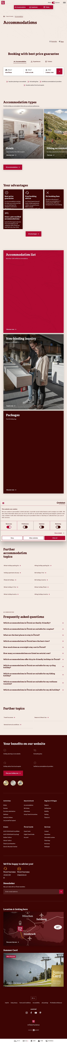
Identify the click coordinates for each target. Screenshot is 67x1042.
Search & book (9, 16)
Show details (58, 533)
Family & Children (8, 817)
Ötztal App (47, 840)
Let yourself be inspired (9, 820)
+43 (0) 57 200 (7, 875)
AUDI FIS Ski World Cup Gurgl (11, 834)
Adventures (27, 811)
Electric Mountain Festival (10, 846)
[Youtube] (35, 1012)
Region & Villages (50, 801)
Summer (5, 808)
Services (47, 827)
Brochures (47, 843)
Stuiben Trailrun (7, 837)
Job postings (45, 1003)
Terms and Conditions (25, 1003)
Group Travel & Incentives (30, 814)
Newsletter (47, 834)
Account (26, 837)
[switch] (25, 527)
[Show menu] (64, 2)
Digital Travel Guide (29, 834)
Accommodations (19, 16)
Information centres (49, 837)
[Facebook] (31, 1012)
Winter (5, 805)
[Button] (61, 892)
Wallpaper (47, 846)
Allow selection (33, 538)
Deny (12, 538)
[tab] (19, 61)
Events (5, 827)
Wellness (5, 814)
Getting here (47, 808)
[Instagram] (26, 1012)
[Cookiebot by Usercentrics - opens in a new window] (58, 503)
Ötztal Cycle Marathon (9, 843)
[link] (48, 61)
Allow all (54, 538)
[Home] (4, 16)
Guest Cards (27, 831)
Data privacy (14, 1003)
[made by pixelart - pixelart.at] (33, 1030)
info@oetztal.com (21, 875)
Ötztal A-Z (47, 817)
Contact (46, 831)
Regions (46, 805)
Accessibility (36, 1003)
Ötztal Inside (28, 827)
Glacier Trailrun (7, 840)
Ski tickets (26, 808)
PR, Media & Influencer (56, 1003)
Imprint (7, 1003)
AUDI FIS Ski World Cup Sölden (11, 831)
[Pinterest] (40, 1012)
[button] (33, 623)
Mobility (46, 811)
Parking (46, 814)
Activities (7, 801)
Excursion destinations (9, 811)
